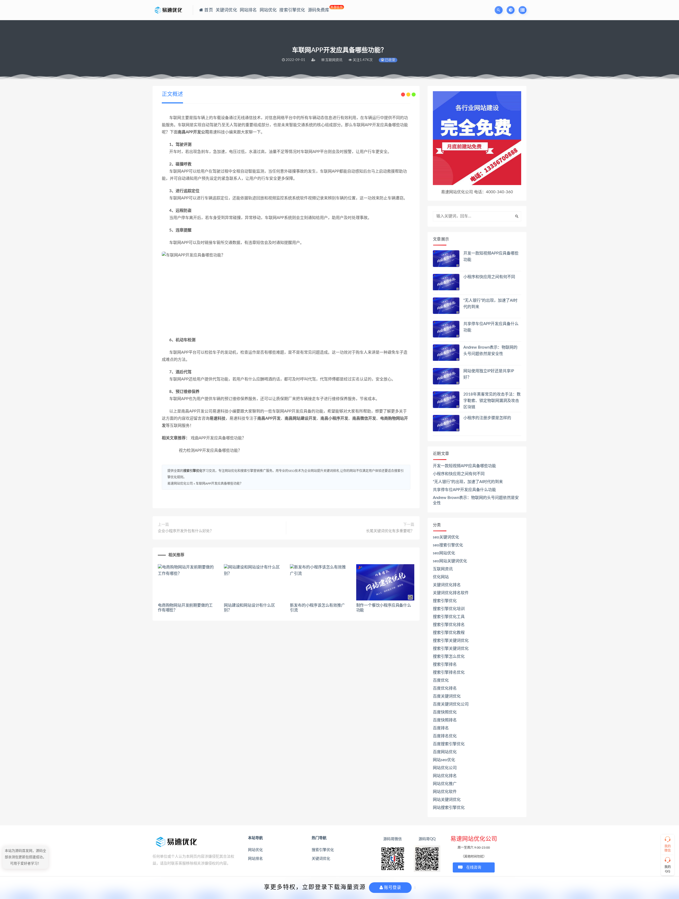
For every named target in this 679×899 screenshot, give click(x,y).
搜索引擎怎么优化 (449, 657)
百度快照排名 (445, 720)
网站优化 (255, 850)
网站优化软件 (445, 792)
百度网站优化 (445, 752)
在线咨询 (473, 867)
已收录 (389, 60)
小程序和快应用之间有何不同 (489, 277)
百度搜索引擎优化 (449, 744)
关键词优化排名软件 (451, 593)
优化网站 (441, 577)
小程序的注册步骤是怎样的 (487, 418)
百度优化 (441, 680)
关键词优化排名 (447, 585)
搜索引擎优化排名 (449, 625)
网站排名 (255, 859)
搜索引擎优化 (192, 470)
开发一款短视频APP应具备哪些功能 (464, 466)
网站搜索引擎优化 (449, 808)
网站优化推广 (445, 784)
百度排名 (441, 728)
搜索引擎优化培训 (449, 609)
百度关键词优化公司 (451, 704)
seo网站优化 (444, 553)
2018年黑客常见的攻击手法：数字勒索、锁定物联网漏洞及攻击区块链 (492, 400)
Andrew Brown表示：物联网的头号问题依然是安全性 (476, 500)
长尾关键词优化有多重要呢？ (390, 531)
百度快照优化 (445, 712)
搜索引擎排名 (445, 664)
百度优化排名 (445, 688)
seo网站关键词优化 (450, 561)
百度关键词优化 (447, 696)
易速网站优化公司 (180, 483)
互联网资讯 (443, 569)
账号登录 (392, 887)
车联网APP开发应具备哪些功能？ (219, 483)
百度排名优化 (445, 736)
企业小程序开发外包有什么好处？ (186, 531)
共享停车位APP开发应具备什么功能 (464, 490)
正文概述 (172, 94)
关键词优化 (321, 859)
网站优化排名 (445, 776)
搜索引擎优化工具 (449, 617)
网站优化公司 (445, 768)
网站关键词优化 (447, 800)
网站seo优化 (444, 760)
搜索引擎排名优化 (449, 672)
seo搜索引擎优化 (448, 545)
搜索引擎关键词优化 (451, 641)
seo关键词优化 (446, 537)
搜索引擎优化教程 (449, 633)
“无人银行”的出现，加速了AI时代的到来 (468, 482)
